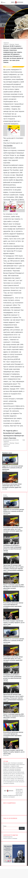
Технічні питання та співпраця (10, 838)
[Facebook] (3, 447)
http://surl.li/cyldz (17, 87)
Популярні (5, 496)
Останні (5, 495)
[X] (0, 866)
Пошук (4, 826)
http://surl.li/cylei (9, 148)
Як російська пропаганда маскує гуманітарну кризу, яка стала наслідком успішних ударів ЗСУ (12, 485)
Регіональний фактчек (6, 36)
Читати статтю (6, 444)
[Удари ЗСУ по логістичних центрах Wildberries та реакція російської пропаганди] (10, 464)
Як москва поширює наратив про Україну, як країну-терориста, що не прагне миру (13, 622)
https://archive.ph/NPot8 (11, 359)
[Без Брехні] (17, 2)
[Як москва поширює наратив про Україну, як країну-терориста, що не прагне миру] (11, 619)
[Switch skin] (9, 3)
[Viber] (4, 447)
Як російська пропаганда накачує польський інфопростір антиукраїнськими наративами (13, 604)
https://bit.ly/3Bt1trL (17, 199)
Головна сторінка (5, 5)
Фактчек (13, 5)
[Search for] (7, 3)
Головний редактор (7, 836)
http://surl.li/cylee (9, 143)
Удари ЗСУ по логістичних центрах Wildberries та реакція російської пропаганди (12, 467)
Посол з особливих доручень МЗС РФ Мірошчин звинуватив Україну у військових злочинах (13, 586)
